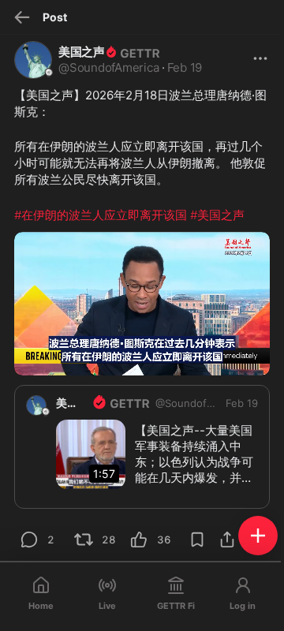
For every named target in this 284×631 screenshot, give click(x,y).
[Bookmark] (197, 539)
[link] (242, 403)
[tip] (29, 539)
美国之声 (81, 51)
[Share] (227, 539)
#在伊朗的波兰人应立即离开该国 (100, 214)
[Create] (258, 535)
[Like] (139, 539)
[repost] (84, 539)
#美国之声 (217, 214)
